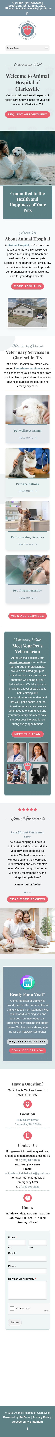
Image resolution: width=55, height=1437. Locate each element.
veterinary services (28, 368)
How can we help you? (22, 1279)
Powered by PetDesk (16, 1417)
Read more (26, 438)
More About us (27, 286)
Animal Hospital (18, 245)
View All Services (27, 615)
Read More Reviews (27, 899)
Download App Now (28, 1050)
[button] (25, 892)
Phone (12, 1266)
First (10, 1247)
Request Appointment (27, 114)
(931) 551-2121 (36, 5)
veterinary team (19, 662)
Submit (15, 1322)
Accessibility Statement (27, 1421)
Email (12, 1253)
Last (31, 1247)
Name (12, 1237)
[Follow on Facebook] (27, 1428)
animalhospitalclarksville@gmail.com (27, 1173)
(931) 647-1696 (33, 3)
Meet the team (27, 734)
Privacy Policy (42, 1417)
